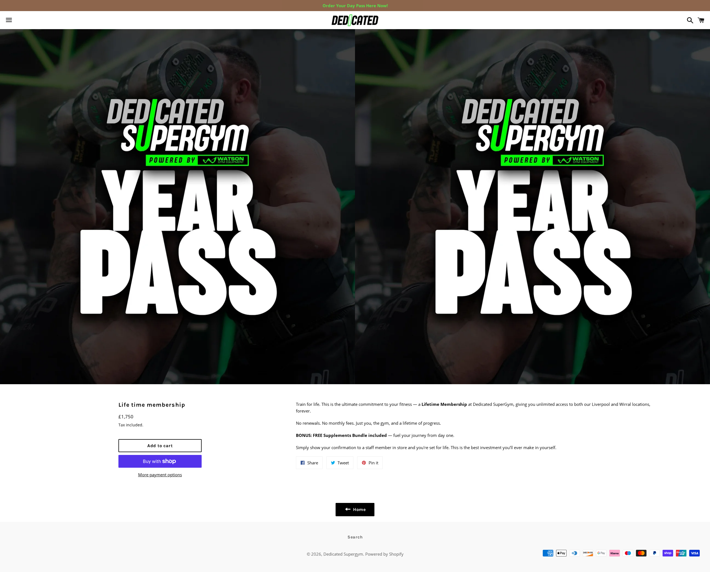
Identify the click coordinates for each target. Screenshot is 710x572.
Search (355, 537)
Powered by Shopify (384, 554)
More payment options (160, 474)
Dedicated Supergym (343, 554)
